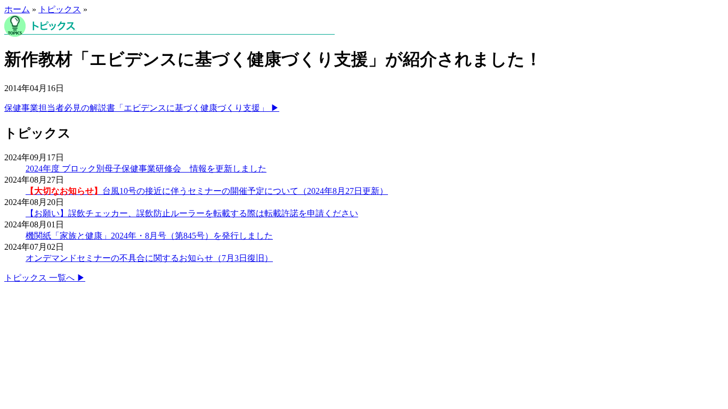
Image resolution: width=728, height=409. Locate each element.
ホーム (17, 9)
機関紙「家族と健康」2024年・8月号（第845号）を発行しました (149, 235)
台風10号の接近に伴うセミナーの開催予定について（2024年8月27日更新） (207, 190)
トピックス (59, 9)
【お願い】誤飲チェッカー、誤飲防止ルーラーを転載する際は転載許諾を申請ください (192, 213)
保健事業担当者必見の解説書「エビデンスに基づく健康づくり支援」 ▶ (141, 107)
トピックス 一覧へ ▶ (44, 277)
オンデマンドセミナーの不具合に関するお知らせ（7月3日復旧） (149, 258)
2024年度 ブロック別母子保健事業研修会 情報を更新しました (146, 168)
